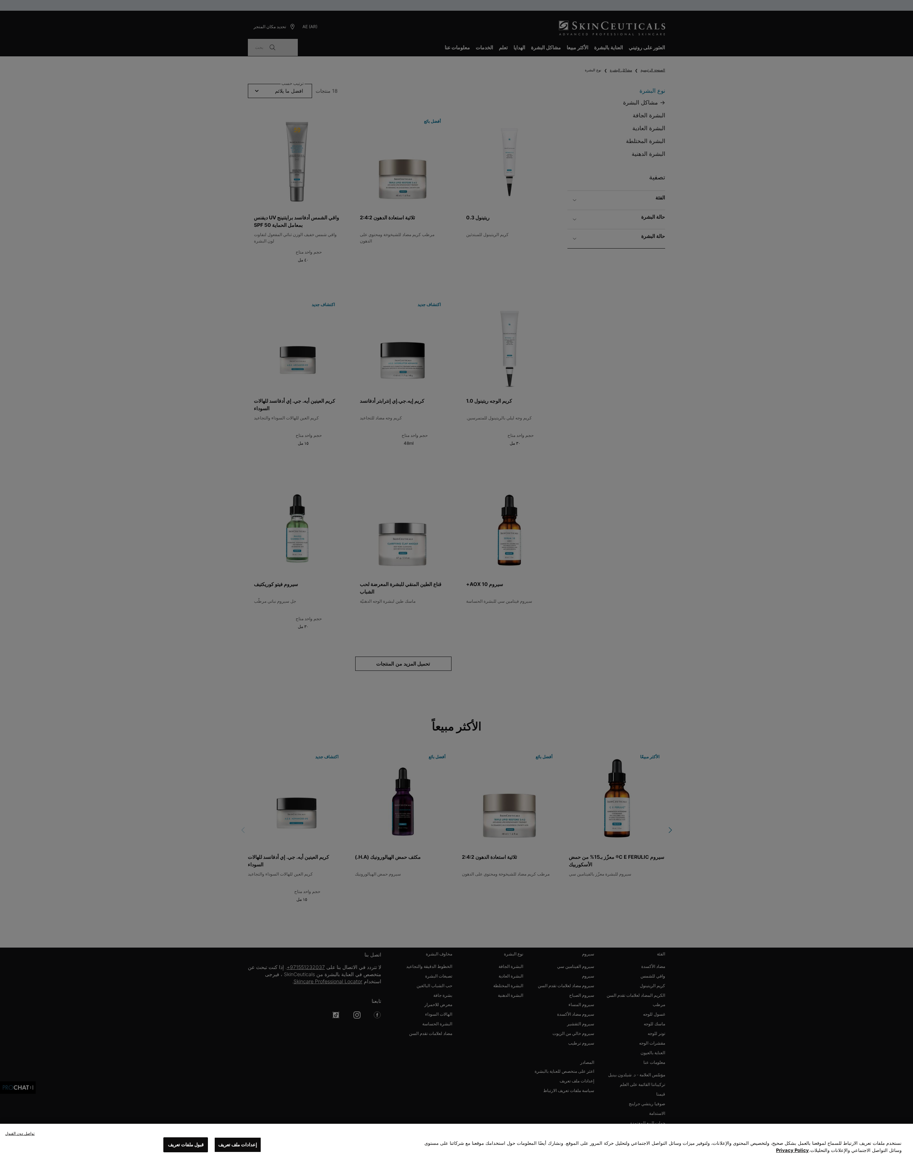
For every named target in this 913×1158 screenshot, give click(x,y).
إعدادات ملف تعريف (237, 1144)
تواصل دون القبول (20, 1133)
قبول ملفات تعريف (186, 1144)
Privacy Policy (792, 1150)
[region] (456, 1141)
